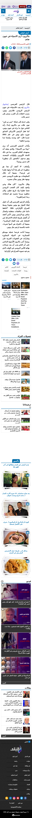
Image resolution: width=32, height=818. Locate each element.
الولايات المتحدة (16, 270)
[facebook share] (14, 47)
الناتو (6, 267)
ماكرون (16, 274)
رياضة (15, 761)
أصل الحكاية (14, 775)
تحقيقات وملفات (13, 789)
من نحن (20, 803)
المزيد (4, 683)
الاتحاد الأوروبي (15, 267)
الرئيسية (28, 15)
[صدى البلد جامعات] (15, 6)
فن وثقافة (27, 766)
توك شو (15, 766)
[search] (3, 11)
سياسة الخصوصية (16, 807)
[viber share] (17, 263)
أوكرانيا (6, 270)
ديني (16, 770)
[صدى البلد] (16, 11)
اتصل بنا (12, 803)
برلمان (28, 789)
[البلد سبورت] (22, 6)
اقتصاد (28, 784)
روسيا (26, 270)
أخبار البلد (11, 15)
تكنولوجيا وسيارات (12, 784)
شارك (18, 47)
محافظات (14, 780)
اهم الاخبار (20, 15)
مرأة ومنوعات (26, 770)
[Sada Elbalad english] (3, 6)
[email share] (3, 47)
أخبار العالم (19, 28)
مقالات (28, 794)
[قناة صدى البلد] (29, 6)
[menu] (28, 11)
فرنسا (25, 267)
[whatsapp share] (6, 47)
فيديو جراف (27, 780)
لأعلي (26, 742)
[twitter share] (10, 47)
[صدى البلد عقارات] (8, 6)
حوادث (28, 761)
